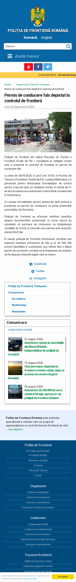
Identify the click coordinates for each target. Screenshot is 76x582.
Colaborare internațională (38, 529)
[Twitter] (47, 67)
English (46, 37)
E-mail (38, 475)
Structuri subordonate (38, 502)
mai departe (15, 429)
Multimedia (19, 305)
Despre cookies (30, 578)
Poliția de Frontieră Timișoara (27, 286)
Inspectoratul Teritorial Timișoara (33, 84)
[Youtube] (28, 67)
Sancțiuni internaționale (38, 544)
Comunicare (16, 292)
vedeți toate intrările (20, 329)
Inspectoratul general (38, 497)
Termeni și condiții (38, 460)
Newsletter (19, 311)
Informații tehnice (38, 470)
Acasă (7, 84)
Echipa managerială (38, 492)
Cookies (38, 465)
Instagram (39, 278)
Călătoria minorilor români (38, 561)
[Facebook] (38, 67)
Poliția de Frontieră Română (38, 30)
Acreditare (19, 298)
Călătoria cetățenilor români (38, 566)
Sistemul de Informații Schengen (38, 539)
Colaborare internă (38, 524)
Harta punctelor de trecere (38, 571)
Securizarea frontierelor (38, 534)
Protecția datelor (38, 455)
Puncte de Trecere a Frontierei (38, 507)
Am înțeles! (63, 576)
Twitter (40, 271)
